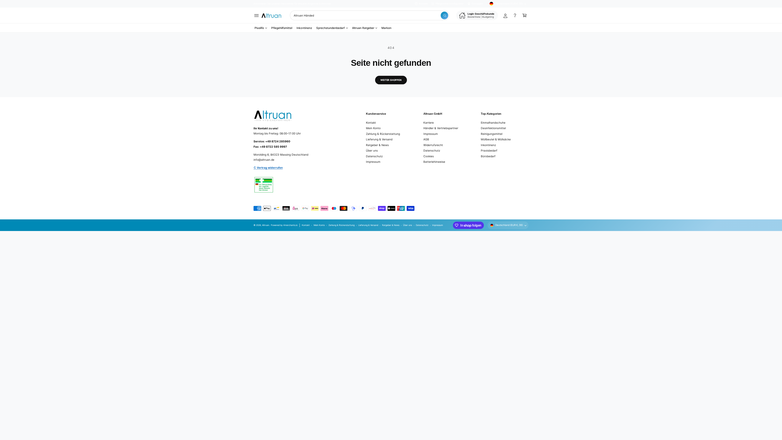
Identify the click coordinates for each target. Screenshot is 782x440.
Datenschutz (374, 156)
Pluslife (259, 28)
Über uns (372, 150)
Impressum (373, 161)
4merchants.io (290, 225)
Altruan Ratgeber (363, 28)
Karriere (428, 122)
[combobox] (369, 15)
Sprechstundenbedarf (330, 28)
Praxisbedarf (489, 150)
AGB (426, 139)
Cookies (428, 156)
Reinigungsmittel (491, 133)
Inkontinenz (488, 145)
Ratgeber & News (377, 145)
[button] (256, 15)
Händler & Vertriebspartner (440, 128)
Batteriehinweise (434, 161)
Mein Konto (373, 128)
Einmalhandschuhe (493, 122)
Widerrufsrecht (433, 145)
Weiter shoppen (391, 80)
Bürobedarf (488, 156)
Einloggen (477, 3)
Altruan (265, 225)
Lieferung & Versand (379, 139)
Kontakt (423, 3)
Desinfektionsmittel (493, 128)
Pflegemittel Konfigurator (449, 3)
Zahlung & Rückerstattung (383, 133)
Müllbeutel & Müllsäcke (496, 139)
